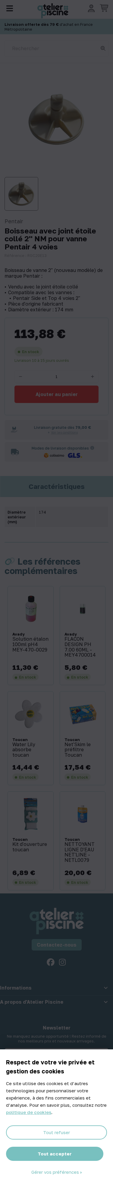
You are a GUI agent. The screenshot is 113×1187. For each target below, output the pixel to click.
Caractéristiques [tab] (57, 486)
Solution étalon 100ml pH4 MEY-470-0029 (30, 644)
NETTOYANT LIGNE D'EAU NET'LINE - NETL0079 (79, 852)
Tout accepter (55, 1153)
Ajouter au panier (57, 394)
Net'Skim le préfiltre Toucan (77, 750)
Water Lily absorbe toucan (23, 750)
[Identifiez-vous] (91, 8)
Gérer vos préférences (55, 1172)
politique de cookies (28, 1112)
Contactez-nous (57, 945)
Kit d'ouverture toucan (29, 847)
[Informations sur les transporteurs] (92, 448)
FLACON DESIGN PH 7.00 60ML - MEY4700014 (80, 647)
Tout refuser (56, 1132)
